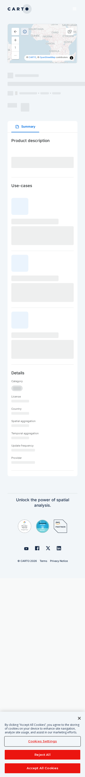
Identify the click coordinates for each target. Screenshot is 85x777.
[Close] (79, 718)
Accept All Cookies (42, 768)
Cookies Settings (42, 741)
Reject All (42, 754)
